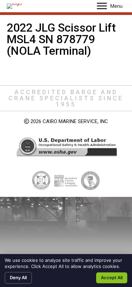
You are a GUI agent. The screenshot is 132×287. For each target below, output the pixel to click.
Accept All (112, 277)
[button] (102, 6)
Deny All (18, 277)
